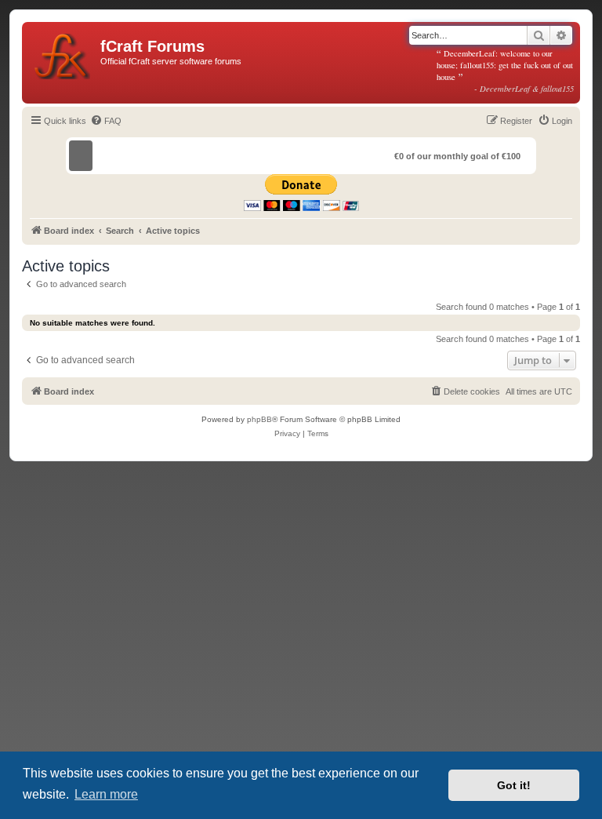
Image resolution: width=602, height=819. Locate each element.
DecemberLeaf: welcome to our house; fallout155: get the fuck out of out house (506, 70)
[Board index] (63, 53)
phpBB (259, 419)
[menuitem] (105, 120)
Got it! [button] (514, 785)
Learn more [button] (106, 794)
